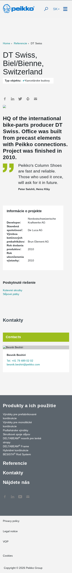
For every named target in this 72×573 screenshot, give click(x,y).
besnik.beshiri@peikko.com (23, 364)
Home (6, 43)
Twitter (20, 99)
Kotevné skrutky (12, 290)
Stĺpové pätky (11, 294)
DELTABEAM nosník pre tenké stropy (22, 440)
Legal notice (10, 531)
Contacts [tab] (13, 337)
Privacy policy (11, 520)
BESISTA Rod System (17, 454)
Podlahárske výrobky (15, 430)
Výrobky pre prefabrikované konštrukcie (19, 416)
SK (55, 9)
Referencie (20, 43)
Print (28, 99)
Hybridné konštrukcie (15, 450)
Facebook (5, 99)
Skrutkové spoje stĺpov (16, 434)
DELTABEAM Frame (16, 446)
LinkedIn (12, 99)
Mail (35, 99)
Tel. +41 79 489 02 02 (20, 360)
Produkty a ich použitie (29, 405)
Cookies (8, 555)
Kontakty (13, 472)
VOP (5, 541)
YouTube (20, 495)
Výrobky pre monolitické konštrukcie (17, 424)
